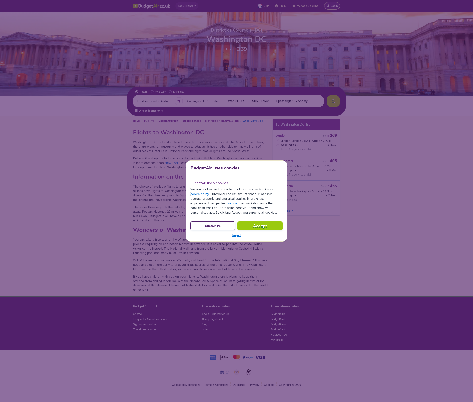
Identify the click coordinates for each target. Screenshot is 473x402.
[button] (236, 235)
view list (232, 203)
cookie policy (199, 194)
